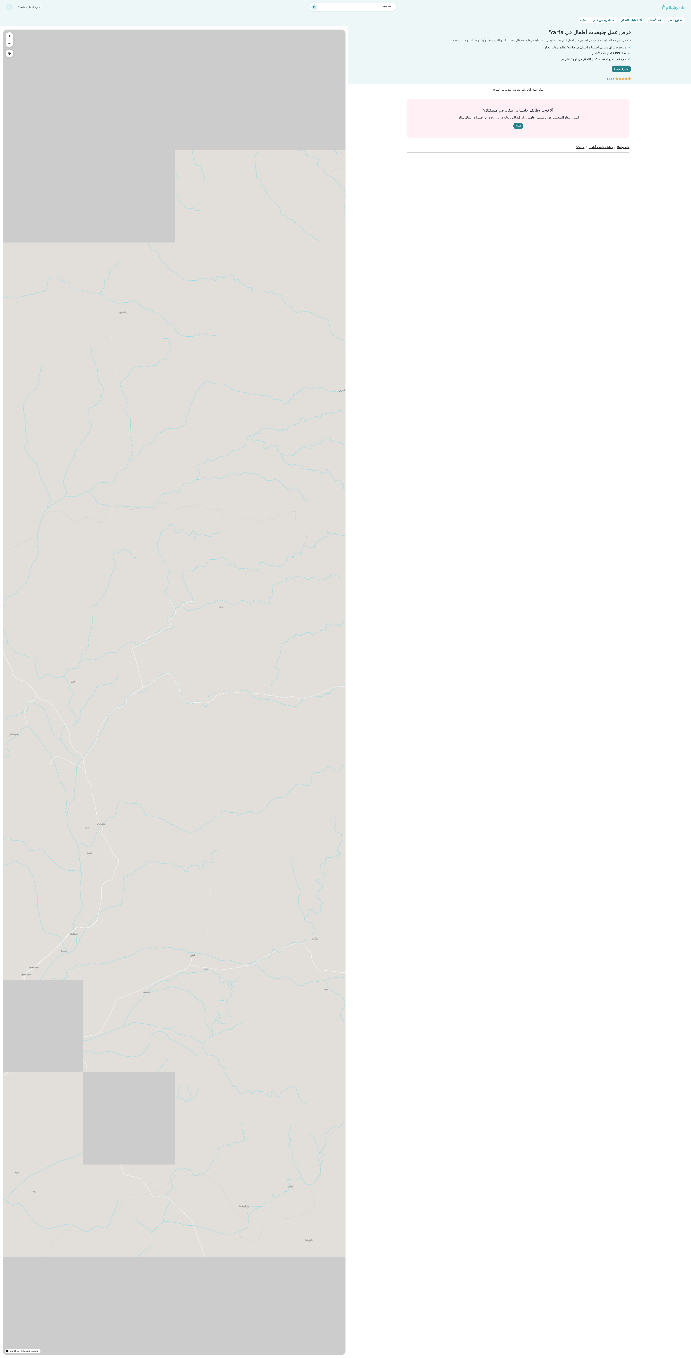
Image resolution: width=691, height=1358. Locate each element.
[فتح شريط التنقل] (9, 7)
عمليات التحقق (630, 20)
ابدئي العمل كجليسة (29, 7)
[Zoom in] (9, 36)
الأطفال (653, 20)
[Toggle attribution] (7, 1351)
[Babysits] (673, 7)
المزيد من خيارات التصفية (595, 20)
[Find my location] (9, 53)
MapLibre (14, 1351)
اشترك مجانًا (621, 69)
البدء (518, 126)
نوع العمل (673, 20)
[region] (174, 692)
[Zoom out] (9, 43)
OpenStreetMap (31, 1351)
